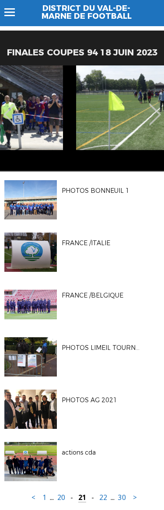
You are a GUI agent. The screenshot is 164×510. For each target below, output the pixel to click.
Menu (13, 12)
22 (103, 497)
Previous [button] (9, 108)
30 (122, 497)
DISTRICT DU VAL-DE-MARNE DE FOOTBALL (87, 12)
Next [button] (155, 108)
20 (61, 497)
